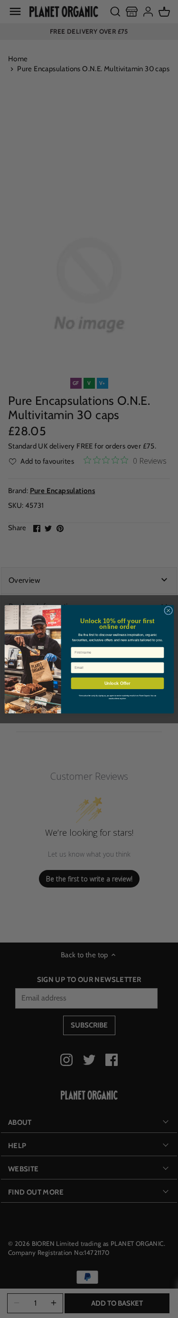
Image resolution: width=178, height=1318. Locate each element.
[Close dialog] (168, 610)
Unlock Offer (117, 683)
